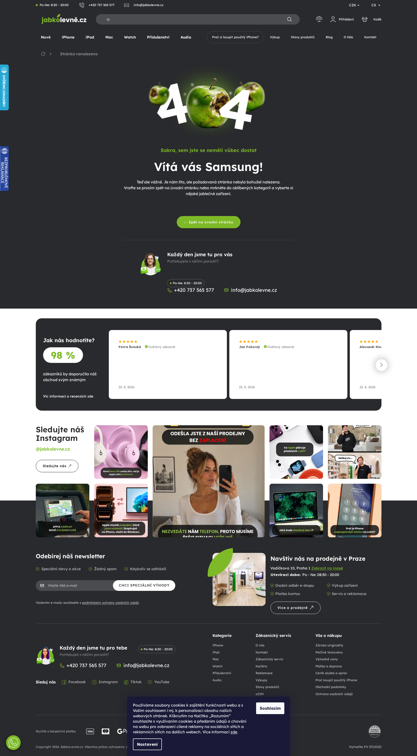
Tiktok (136, 682)
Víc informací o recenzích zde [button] (68, 396)
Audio (217, 680)
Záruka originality (329, 645)
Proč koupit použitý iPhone (336, 680)
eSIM (260, 694)
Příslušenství (222, 673)
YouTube (161, 682)
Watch (217, 666)
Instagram (108, 682)
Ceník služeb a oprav (331, 673)
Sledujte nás (54, 466)
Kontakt (262, 652)
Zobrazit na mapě (327, 568)
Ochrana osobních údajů (334, 694)
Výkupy (261, 680)
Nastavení (147, 744)
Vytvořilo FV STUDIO (365, 747)
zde (234, 731)
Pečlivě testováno (329, 652)
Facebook (77, 682)
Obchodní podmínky (330, 687)
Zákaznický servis (269, 659)
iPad (216, 652)
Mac (216, 659)
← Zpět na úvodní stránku (208, 222)
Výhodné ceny (326, 659)
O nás (260, 645)
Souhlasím (270, 708)
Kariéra (261, 666)
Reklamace (264, 673)
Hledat (289, 19)
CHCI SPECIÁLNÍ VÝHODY (144, 585)
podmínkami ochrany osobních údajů (110, 603)
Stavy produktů (267, 687)
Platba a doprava (328, 666)
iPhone (218, 645)
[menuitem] (46, 37)
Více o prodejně (293, 607)
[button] (381, 365)
